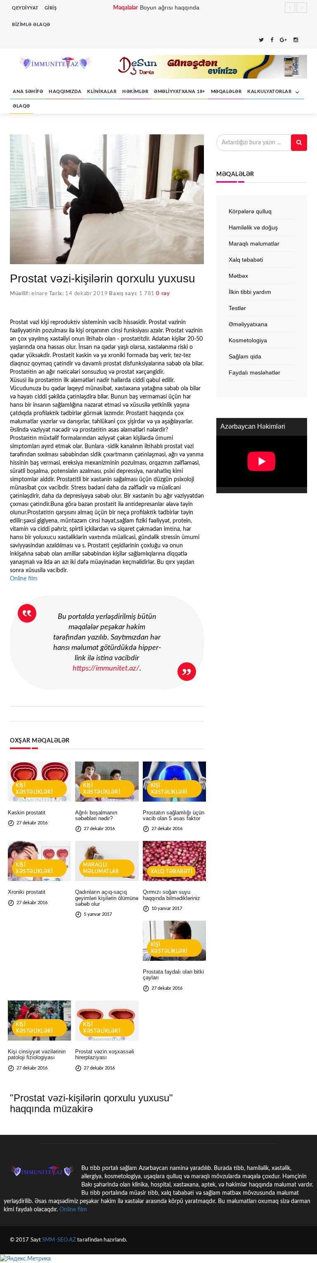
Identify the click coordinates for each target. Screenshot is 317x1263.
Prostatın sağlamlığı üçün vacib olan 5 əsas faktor (173, 815)
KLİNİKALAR (101, 91)
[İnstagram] (295, 41)
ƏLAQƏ (21, 106)
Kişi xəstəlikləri (34, 789)
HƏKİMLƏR (135, 91)
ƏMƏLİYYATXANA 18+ (179, 91)
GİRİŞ (51, 8)
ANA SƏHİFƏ (28, 91)
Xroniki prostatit (26, 892)
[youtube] (304, 41)
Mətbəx (238, 275)
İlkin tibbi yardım (250, 292)
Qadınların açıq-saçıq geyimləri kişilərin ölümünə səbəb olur (106, 898)
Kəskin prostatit (26, 812)
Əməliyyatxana (248, 324)
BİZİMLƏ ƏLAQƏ (31, 24)
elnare (39, 293)
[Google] (283, 41)
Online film (24, 579)
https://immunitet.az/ (106, 668)
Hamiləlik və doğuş (253, 227)
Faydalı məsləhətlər (254, 372)
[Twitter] (261, 41)
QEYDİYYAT (25, 8)
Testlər (237, 308)
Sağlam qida (245, 356)
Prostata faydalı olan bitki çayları (173, 975)
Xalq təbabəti (171, 871)
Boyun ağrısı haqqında (169, 7)
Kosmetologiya (248, 340)
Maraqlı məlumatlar (101, 868)
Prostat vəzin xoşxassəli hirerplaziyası (104, 1054)
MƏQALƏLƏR (226, 91)
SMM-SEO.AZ (59, 1240)
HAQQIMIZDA (65, 91)
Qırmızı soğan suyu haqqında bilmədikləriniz (171, 895)
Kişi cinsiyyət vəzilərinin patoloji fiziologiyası (37, 1054)
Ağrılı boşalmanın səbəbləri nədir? (96, 815)
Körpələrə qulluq (250, 211)
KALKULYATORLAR (270, 91)
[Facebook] (272, 41)
